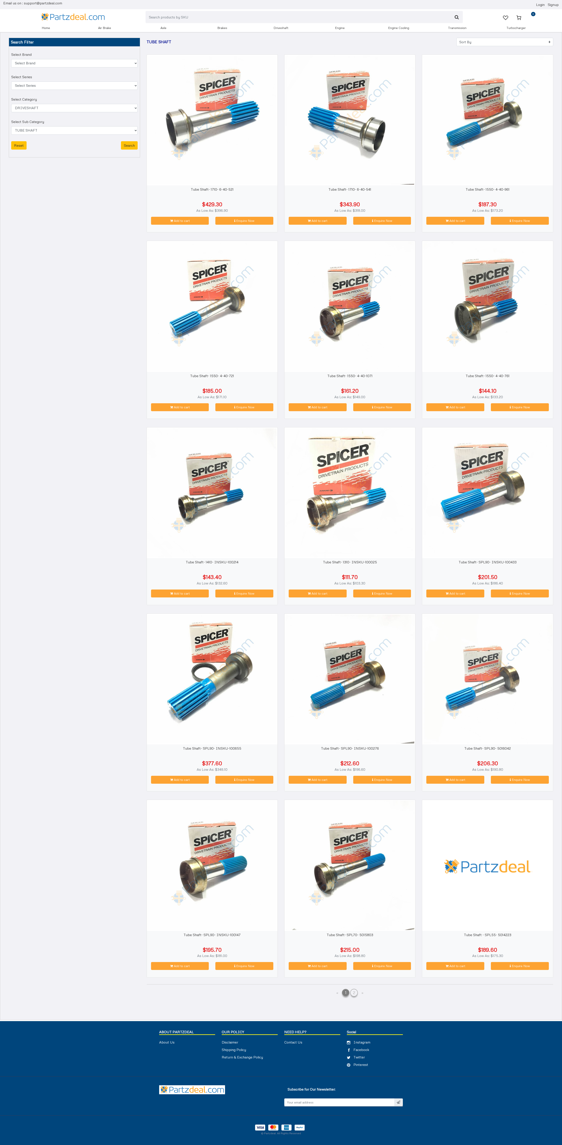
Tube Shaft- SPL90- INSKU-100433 (488, 562)
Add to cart (181, 220)
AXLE (163, 28)
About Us (167, 1042)
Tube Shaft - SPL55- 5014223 (487, 935)
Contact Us (293, 1042)
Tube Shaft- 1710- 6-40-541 (349, 189)
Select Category (24, 99)
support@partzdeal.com (43, 3)
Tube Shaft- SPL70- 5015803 (350, 935)
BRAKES (222, 28)
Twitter (359, 1057)
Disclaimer (230, 1042)
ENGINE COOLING (398, 28)
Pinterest (360, 1064)
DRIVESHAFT (281, 28)
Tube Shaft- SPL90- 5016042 (487, 748)
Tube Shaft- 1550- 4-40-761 (488, 376)
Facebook (361, 1049)
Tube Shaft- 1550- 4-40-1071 (350, 376)
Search (129, 145)
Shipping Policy (234, 1049)
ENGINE (340, 28)
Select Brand (21, 54)
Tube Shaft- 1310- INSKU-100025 (350, 562)
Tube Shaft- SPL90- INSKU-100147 (212, 935)
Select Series (21, 77)
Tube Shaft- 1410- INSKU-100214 (212, 562)
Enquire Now (244, 220)
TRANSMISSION (457, 28)
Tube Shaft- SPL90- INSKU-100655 (212, 748)
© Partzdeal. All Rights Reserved (281, 1133)
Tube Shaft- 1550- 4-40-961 (488, 189)
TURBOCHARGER (516, 28)
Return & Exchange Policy (242, 1057)
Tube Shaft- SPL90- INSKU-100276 (350, 748)
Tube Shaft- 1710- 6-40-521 (212, 189)
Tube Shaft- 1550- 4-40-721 (212, 376)
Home (46, 28)
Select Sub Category (27, 121)
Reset (19, 145)
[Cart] (519, 17)
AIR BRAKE (104, 28)
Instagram (361, 1042)
